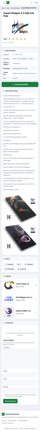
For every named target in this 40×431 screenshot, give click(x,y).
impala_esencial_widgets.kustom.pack (25, 73)
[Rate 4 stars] (21, 39)
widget (31, 58)
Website (5, 387)
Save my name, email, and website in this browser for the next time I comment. (20, 395)
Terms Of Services (7, 423)
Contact (4, 420)
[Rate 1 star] (9, 39)
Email (5, 379)
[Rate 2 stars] (13, 39)
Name (5, 371)
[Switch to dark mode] (36, 2)
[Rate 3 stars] (17, 39)
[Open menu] (3, 2)
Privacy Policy (23, 420)
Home (3, 8)
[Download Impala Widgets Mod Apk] (20, 238)
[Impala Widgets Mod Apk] (20, 209)
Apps (7, 8)
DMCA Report (12, 420)
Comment (6, 347)
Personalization (15, 8)
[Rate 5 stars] (24, 39)
